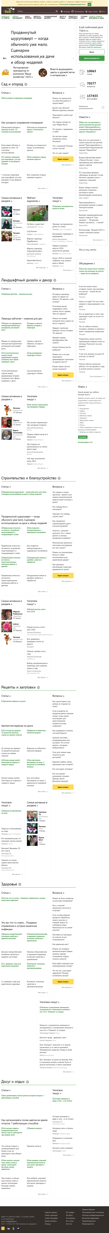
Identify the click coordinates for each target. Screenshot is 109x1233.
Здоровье (9, 884)
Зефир (82, 411)
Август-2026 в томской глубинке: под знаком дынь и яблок (62, 260)
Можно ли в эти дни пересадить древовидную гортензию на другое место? (62, 358)
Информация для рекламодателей (86, 107)
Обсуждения (86, 263)
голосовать (82, 437)
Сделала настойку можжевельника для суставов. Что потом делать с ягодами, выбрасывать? (61, 742)
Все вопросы (66, 165)
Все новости (97, 240)
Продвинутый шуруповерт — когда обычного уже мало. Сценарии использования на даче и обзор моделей (24, 520)
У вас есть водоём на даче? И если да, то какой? (91, 355)
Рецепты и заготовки (18, 687)
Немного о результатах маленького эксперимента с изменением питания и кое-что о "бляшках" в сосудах (56, 1027)
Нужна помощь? (96, 45)
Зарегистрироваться (91, 58)
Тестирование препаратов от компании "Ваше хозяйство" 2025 (22, 72)
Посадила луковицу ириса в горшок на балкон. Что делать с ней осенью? (62, 298)
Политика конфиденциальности (93, 1215)
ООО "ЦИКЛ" (84, 198)
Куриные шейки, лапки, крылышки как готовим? (62, 763)
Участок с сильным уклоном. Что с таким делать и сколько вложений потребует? (61, 534)
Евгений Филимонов (35, 428)
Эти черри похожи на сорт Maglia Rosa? (61, 123)
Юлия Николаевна (59, 239)
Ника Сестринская (34, 671)
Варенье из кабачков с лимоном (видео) (36, 749)
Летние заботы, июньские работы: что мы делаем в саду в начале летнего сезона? (91, 366)
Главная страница (51, 1212)
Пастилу (82, 413)
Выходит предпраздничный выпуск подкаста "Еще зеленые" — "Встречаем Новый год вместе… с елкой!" (91, 219)
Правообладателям (88, 1221)
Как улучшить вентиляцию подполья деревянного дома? (61, 567)
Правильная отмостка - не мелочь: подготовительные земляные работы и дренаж (11, 580)
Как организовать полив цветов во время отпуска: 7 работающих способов (24, 1121)
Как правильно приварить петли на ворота (35, 641)
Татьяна (82, 297)
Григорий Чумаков (34, 254)
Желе (81, 423)
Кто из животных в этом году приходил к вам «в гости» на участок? (91, 316)
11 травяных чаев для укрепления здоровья (10, 982)
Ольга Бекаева (32, 244)
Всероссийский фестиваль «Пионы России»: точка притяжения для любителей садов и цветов (91, 161)
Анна (42, 1055)
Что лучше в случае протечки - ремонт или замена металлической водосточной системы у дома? (62, 497)
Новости (83, 117)
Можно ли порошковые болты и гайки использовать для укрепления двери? (62, 556)
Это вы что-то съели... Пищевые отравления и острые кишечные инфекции (19, 926)
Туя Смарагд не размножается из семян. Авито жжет (37, 446)
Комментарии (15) (85, 442)
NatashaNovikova (34, 260)
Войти (104, 12)
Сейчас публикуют (51, 1215)
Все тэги (69, 1224)
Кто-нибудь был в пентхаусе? (59, 508)
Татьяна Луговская (34, 657)
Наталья (16, 209)
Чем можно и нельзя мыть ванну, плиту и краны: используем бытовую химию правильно (10, 1183)
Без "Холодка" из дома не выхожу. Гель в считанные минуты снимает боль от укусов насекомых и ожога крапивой (56, 1062)
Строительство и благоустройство (28, 477)
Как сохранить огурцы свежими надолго (36, 176)
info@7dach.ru (12, 1221)
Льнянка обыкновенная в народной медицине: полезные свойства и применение (37, 955)
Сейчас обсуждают (51, 1218)
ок (89, 4)
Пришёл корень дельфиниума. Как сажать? (60, 340)
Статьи (5, 92)
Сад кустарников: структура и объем (34, 372)
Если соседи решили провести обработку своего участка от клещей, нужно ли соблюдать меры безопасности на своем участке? (62, 922)
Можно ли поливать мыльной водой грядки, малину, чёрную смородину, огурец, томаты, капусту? (62, 954)
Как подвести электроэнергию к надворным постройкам (37, 548)
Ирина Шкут (41, 838)
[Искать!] (56, 11)
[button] (72, 58)
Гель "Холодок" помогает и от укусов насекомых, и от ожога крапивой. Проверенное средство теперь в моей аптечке (56, 1048)
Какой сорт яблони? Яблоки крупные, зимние (63, 109)
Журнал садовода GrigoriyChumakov (34, 249)
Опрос (81, 386)
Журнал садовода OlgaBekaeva (34, 239)
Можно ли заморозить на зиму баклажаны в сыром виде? (61, 100)
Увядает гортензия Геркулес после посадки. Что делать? (62, 330)
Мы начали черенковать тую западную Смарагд (37, 423)
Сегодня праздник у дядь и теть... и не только (63, 1117)
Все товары (70, 1212)
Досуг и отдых (13, 1081)
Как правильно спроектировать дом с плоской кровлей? (61, 523)
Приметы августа (34, 1146)
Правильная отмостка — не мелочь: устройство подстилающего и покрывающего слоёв (11, 549)
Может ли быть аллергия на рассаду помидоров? (62, 899)
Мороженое (84, 408)
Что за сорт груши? (60, 153)
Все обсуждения (96, 376)
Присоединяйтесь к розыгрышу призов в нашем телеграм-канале (91, 205)
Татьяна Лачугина (34, 632)
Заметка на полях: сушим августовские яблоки (9, 862)
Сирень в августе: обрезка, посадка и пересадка (35, 343)
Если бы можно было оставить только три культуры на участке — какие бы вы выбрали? (91, 290)
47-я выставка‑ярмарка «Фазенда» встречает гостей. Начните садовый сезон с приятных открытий (91, 176)
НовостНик (83, 153)
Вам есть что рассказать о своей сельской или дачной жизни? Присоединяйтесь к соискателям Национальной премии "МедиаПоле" (91, 145)
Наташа (16, 221)
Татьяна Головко (46, 1067)
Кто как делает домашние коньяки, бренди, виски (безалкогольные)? (60, 777)
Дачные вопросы (51, 1221)
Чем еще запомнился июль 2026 (36, 459)
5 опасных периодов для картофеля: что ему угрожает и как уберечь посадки (11, 178)
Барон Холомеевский (19, 431)
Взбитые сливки (85, 416)
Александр (56, 1151)
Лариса (29, 234)
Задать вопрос (63, 159)
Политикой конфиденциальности (73, 4)
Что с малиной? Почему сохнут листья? (62, 147)
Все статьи (42, 188)
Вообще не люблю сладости (90, 432)
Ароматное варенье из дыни (17, 725)
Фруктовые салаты (86, 420)
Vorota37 (30, 647)
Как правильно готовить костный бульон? (62, 731)
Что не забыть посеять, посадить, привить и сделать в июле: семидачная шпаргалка (91, 329)
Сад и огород (12, 83)
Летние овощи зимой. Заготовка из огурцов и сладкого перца (11, 780)
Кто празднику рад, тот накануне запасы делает (11, 839)
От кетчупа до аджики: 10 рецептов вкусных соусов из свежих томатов (10, 752)
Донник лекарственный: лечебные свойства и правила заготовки (11, 954)
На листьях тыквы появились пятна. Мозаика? (59, 139)
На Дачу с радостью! (35, 224)
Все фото (69, 1215)
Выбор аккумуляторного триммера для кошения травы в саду (37, 665)
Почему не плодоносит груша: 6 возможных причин (36, 147)
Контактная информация (90, 1218)
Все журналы (41, 267)
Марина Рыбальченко (18, 612)
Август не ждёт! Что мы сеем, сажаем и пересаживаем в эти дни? (91, 304)
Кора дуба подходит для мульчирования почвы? (62, 964)
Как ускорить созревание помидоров (22, 122)
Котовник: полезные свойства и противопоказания (35, 984)
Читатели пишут (57, 199)
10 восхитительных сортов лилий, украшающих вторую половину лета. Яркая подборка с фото (10, 376)
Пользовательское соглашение (93, 1212)
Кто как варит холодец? (62, 769)
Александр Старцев (47, 1033)
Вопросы (57, 92)
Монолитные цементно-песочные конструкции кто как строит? (62, 545)
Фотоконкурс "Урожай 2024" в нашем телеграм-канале (91, 231)
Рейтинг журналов (32, 199)
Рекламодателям (88, 1224)
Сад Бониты (32, 231)
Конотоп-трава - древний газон (53, 1037)
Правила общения (88, 1209)
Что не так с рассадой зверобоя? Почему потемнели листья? (61, 973)
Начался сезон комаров (62, 1148)
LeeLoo (16, 624)
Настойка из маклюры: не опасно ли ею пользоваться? (62, 937)
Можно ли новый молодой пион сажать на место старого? (63, 321)
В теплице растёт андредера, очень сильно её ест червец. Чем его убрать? (61, 310)
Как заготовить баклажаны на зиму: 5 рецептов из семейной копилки (36, 782)
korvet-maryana (46, 1040)
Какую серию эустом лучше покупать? (61, 367)
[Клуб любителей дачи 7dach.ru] (9, 10)
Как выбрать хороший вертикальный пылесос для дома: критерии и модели (36, 1182)
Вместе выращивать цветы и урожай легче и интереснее (62, 72)
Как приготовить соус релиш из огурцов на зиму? (61, 704)
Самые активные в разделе (11, 199)
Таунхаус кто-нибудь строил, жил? (61, 515)
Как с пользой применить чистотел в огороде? (61, 908)
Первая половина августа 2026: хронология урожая (60, 248)
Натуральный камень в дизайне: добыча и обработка (36, 578)
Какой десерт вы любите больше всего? (88, 393)
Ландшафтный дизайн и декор (26, 279)
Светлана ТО (32, 227)
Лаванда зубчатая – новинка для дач (21, 318)
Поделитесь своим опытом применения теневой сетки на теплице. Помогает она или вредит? (92, 343)
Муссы (82, 425)
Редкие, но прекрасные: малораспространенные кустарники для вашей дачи (11, 345)
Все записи (67, 270)
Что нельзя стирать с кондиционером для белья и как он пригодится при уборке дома (11, 1151)
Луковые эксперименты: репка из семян (62, 225)
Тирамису (83, 418)
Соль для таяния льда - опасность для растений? (62, 754)
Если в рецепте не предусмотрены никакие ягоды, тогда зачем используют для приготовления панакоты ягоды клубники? (62, 718)
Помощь (48, 1224)
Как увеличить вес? (60, 944)
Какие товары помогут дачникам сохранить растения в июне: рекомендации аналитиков (90, 191)
